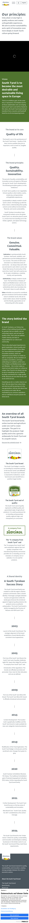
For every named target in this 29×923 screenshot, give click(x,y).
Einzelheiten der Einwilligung (8, 908)
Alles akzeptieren (14, 915)
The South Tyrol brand (9, 883)
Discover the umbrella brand (10, 443)
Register (24, 3)
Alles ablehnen (14, 918)
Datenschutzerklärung (7, 911)
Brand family (6, 885)
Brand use (5, 888)
